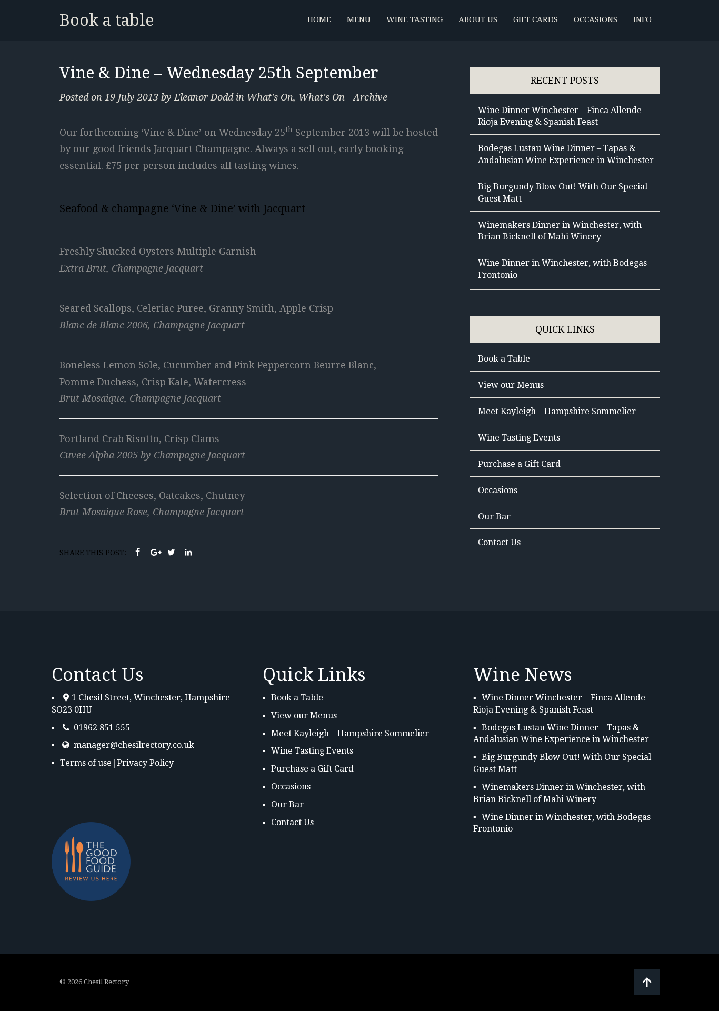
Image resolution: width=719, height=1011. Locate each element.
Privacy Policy (145, 763)
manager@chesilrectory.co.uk (134, 745)
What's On (270, 97)
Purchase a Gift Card (519, 464)
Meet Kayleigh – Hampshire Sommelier (557, 411)
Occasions (497, 490)
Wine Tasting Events (519, 438)
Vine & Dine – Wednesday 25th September (218, 73)
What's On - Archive (342, 97)
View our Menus (511, 385)
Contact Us (499, 542)
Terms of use (86, 763)
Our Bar (494, 517)
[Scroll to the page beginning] (647, 982)
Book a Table (504, 359)
